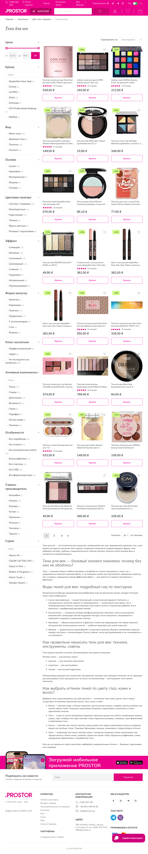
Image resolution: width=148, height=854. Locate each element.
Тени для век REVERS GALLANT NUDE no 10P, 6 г (57, 263)
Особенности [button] (14, 432)
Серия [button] (9, 541)
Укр (141, 3)
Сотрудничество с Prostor (52, 837)
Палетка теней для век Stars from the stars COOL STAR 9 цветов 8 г (58, 81)
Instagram (113, 3)
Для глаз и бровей (42, 19)
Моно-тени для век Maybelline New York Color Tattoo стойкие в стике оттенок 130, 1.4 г (57, 324)
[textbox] (92, 470)
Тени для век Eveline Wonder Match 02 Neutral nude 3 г (89, 446)
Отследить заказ (61, 3)
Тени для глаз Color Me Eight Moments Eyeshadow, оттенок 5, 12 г (126, 142)
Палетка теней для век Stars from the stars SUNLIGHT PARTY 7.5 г (126, 324)
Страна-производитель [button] (16, 486)
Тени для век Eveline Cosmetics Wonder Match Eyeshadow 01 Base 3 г (58, 142)
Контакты (45, 810)
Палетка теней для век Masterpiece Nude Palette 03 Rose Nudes (92, 385)
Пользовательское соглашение (55, 806)
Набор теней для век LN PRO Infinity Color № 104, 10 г (90, 81)
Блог (42, 813)
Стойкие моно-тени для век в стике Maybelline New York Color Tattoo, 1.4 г (91, 263)
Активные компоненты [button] (21, 372)
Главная (9, 19)
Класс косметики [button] (17, 342)
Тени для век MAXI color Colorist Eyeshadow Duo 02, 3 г (91, 142)
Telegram (118, 3)
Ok (35, 55)
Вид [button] (8, 127)
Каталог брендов (48, 824)
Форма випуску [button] (16, 293)
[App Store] (122, 762)
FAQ (42, 820)
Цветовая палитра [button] (18, 197)
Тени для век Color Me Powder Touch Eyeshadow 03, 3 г (124, 507)
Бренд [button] (9, 67)
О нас (43, 817)
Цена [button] (9, 42)
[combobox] (92, 470)
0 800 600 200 (13, 3)
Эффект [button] (11, 241)
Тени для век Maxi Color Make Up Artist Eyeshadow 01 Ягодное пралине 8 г (58, 507)
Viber (123, 3)
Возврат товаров (48, 803)
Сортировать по (109, 39)
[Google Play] (136, 762)
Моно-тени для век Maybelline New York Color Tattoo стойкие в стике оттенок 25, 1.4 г (125, 263)
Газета (46, 3)
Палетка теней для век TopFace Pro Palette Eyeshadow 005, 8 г (91, 507)
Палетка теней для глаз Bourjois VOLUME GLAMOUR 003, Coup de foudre (57, 385)
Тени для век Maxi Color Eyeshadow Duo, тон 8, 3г (122, 385)
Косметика (23, 19)
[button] (70, 49)
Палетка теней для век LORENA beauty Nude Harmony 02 (125, 446)
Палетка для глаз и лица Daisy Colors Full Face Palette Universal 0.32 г (125, 202)
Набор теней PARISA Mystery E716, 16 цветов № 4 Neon (124, 81)
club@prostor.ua (87, 811)
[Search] (100, 11)
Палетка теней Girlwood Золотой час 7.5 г (58, 446)
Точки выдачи (29, 3)
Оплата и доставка (49, 799)
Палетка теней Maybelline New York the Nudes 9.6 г (56, 202)
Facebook (108, 3)
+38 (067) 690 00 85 (88, 806)
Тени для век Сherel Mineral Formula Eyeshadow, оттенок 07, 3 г (92, 202)
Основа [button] (10, 159)
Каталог (43, 11)
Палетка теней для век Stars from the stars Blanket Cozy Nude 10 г (92, 324)
